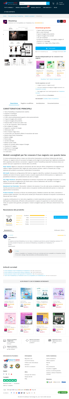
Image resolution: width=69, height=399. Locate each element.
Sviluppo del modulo (30, 374)
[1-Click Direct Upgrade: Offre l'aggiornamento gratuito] (59, 293)
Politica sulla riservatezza (31, 362)
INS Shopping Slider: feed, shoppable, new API (58, 327)
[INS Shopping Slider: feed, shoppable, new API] (59, 318)
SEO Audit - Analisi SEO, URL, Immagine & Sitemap (61, 72)
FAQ (47, 364)
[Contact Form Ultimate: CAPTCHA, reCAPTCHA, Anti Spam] (43, 318)
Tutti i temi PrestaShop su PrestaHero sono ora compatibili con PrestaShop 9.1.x (25, 275)
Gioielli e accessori (29, 16)
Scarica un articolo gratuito (53, 370)
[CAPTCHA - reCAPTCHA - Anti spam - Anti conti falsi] (26, 293)
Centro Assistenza (51, 358)
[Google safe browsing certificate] (49, 382)
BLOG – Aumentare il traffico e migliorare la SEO (42, 302)
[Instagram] (9, 374)
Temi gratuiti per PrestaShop (15, 16)
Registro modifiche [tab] (27, 103)
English (10, 389)
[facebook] (58, 21)
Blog (26, 378)
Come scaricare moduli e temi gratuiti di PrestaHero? (18, 274)
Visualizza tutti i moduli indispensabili (51, 79)
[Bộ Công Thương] (63, 382)
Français (16, 389)
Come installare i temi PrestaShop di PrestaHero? (17, 270)
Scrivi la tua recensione (61, 217)
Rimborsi (27, 364)
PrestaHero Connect (41, 89)
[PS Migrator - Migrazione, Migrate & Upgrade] (10, 318)
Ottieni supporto (50, 360)
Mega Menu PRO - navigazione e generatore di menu (40, 72)
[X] (61, 21)
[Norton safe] (56, 382)
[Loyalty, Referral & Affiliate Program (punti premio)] (10, 293)
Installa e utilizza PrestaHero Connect (53, 373)
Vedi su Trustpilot (8, 385)
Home (4, 16)
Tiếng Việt (33, 389)
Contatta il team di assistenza (51, 98)
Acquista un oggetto (51, 368)
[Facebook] (3, 374)
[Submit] (48, 3)
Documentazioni (50, 366)
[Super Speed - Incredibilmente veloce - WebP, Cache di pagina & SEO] (51, 65)
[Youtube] (11, 374)
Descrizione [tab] (14, 103)
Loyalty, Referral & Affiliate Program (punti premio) (9, 302)
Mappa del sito (28, 376)
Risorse (48, 362)
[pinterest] (64, 21)
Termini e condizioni (30, 366)
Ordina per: (57, 230)
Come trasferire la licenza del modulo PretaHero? (17, 272)
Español (22, 389)
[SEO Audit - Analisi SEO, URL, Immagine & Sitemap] (61, 65)
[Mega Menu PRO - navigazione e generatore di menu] (40, 65)
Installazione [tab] (40, 103)
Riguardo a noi (28, 358)
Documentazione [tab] (53, 103)
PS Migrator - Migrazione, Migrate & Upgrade (9, 327)
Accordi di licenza (29, 360)
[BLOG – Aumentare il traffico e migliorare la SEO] (43, 293)
